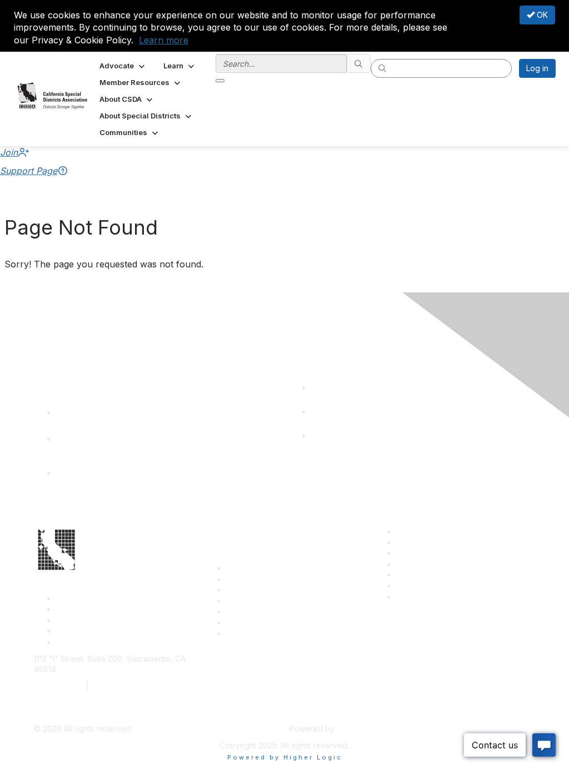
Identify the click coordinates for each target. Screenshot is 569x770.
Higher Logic (360, 728)
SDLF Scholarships (260, 589)
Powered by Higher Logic (284, 757)
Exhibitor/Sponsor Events (442, 553)
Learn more (163, 40)
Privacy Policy (422, 597)
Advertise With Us (428, 542)
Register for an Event (264, 600)
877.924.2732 (59, 685)
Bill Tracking (248, 622)
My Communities (426, 585)
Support (241, 579)
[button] (123, 65)
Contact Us (246, 568)
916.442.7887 (116, 685)
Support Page (28, 170)
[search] (359, 63)
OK (541, 14)
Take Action (248, 611)
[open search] (220, 80)
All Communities (424, 574)
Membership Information (440, 564)
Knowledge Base (257, 633)
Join (9, 152)
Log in (537, 68)
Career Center (422, 531)
